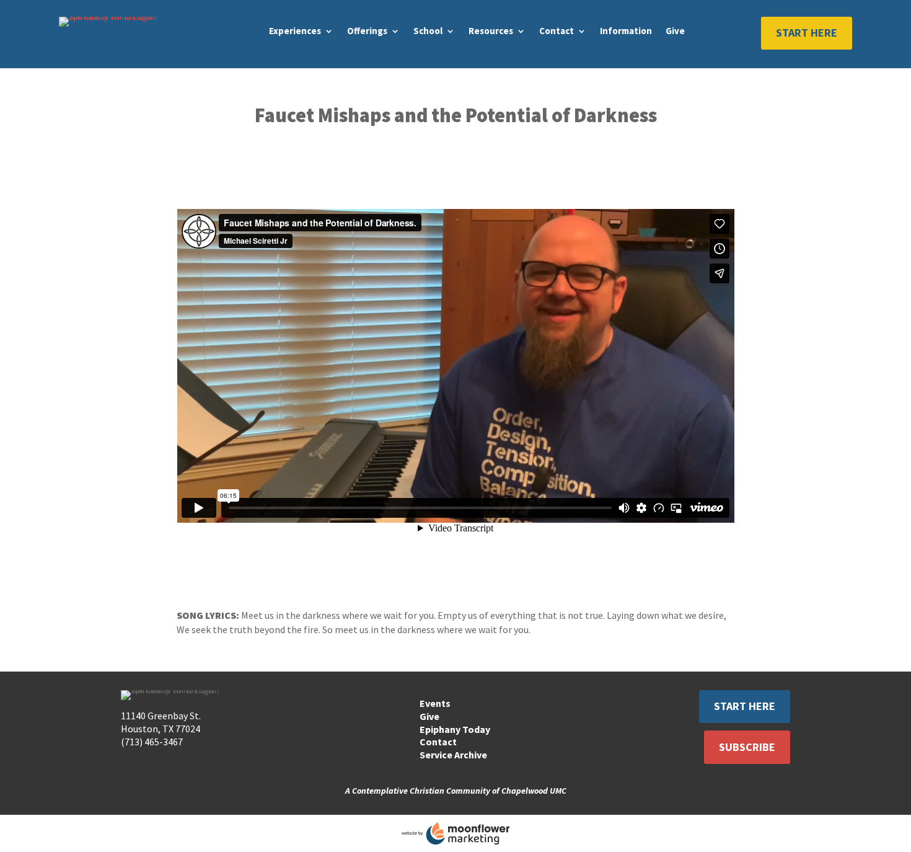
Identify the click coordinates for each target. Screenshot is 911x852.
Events (435, 703)
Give (675, 31)
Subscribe (747, 747)
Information (626, 31)
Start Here (806, 32)
